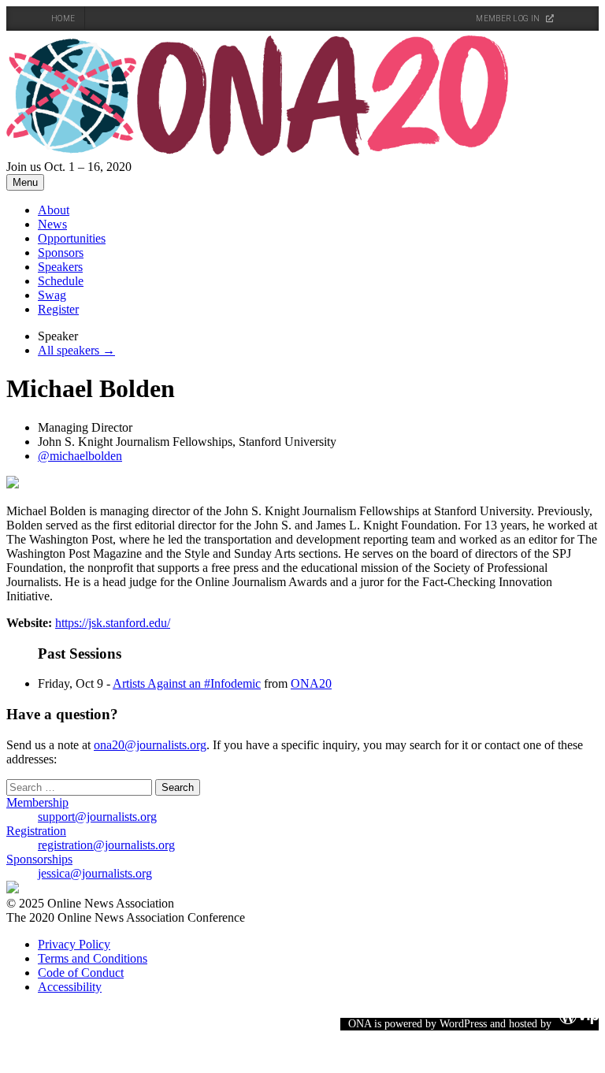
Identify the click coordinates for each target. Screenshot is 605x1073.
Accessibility (70, 986)
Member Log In (508, 18)
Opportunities (72, 238)
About (53, 210)
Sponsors (61, 252)
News (52, 224)
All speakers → (76, 350)
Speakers (60, 266)
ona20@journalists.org (150, 745)
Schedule (61, 281)
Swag (52, 295)
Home (63, 18)
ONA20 (311, 683)
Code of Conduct (81, 972)
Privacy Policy (74, 944)
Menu (25, 182)
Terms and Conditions (92, 958)
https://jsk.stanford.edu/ (112, 622)
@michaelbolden (80, 455)
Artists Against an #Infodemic (187, 683)
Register (58, 309)
